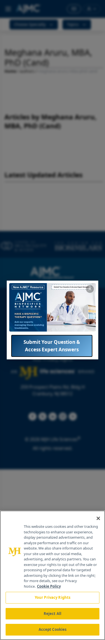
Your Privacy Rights (52, 597)
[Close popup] (90, 289)
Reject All (52, 613)
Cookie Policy (49, 586)
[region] (52, 575)
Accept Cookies (53, 629)
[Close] (98, 518)
